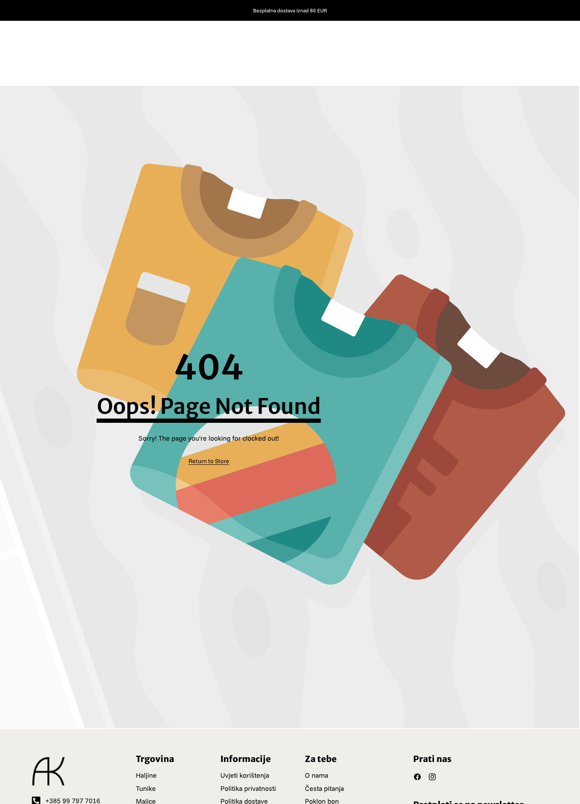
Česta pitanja (324, 788)
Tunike (146, 788)
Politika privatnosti (248, 788)
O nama (316, 775)
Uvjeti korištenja (244, 775)
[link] (209, 461)
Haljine (146, 775)
